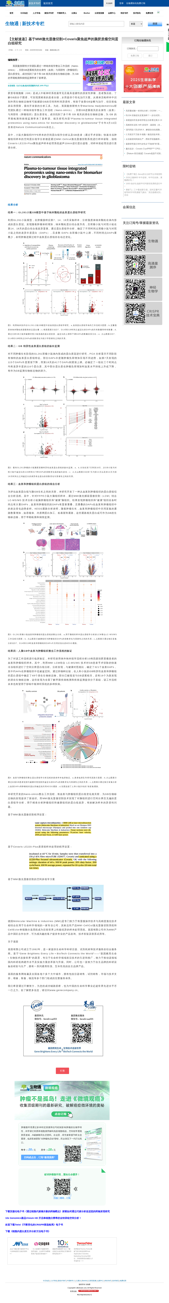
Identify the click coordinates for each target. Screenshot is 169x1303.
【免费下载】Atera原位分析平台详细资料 (144, 174)
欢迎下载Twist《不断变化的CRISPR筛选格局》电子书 (34, 1224)
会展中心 (112, 13)
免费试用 (149, 13)
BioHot (87, 13)
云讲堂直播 (99, 13)
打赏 (62, 1070)
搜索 (155, 23)
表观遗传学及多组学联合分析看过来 (142, 120)
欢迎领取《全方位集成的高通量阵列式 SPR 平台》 (29, 86)
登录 (121, 3)
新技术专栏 (49, 13)
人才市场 (36, 13)
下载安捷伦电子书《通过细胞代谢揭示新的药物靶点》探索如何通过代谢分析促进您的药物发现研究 (57, 1211)
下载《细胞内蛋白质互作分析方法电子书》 (27, 1231)
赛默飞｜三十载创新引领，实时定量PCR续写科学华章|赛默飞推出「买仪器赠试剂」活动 (143, 192)
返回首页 (48, 3)
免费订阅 (135, 56)
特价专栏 (124, 13)
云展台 (74, 13)
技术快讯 (137, 13)
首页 (11, 13)
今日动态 (24, 13)
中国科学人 (61, 13)
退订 (150, 56)
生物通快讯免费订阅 (135, 3)
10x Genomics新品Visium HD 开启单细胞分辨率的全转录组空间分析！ (43, 1218)
